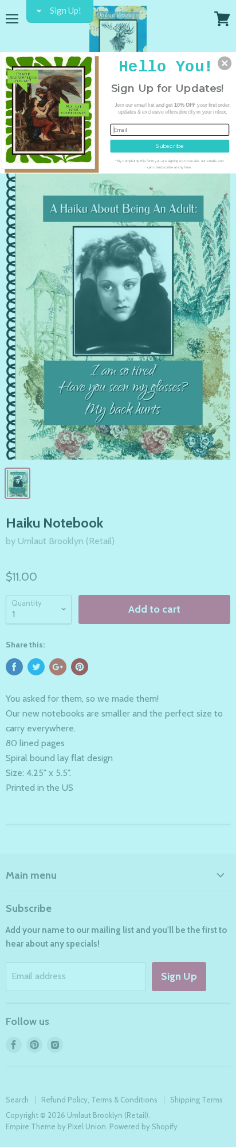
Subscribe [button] (169, 145)
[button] (224, 63)
